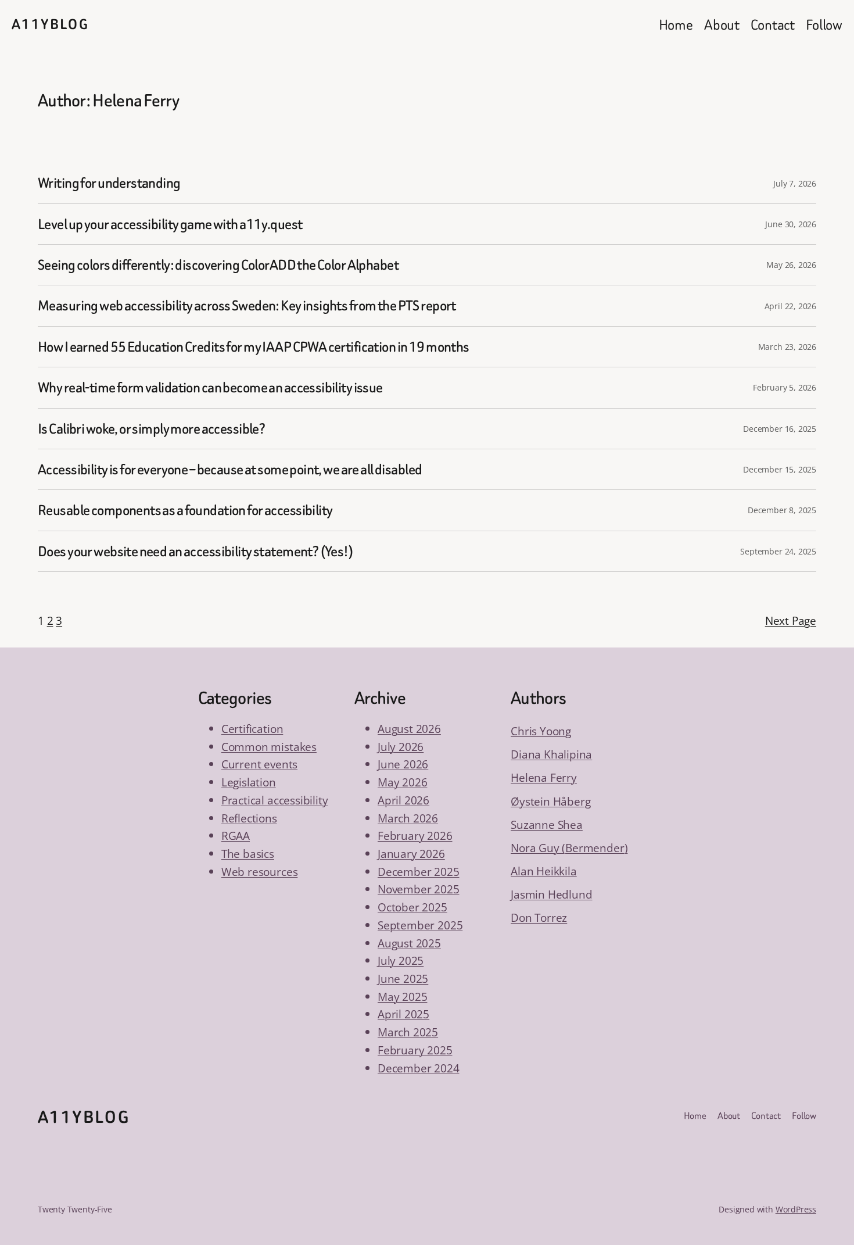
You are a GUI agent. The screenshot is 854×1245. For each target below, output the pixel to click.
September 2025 (420, 925)
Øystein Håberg (550, 801)
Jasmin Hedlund (551, 894)
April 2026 (403, 800)
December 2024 (419, 1068)
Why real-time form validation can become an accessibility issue (210, 387)
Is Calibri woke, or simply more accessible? (151, 428)
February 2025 (415, 1050)
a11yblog (50, 24)
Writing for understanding (109, 182)
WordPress (796, 1209)
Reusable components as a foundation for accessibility (185, 510)
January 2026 (411, 853)
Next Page (790, 620)
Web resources (259, 871)
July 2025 (401, 960)
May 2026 (402, 782)
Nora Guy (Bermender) (569, 848)
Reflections (249, 818)
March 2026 (408, 818)
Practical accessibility (274, 800)
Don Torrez (539, 917)
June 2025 (403, 978)
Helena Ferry (544, 777)
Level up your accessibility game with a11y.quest (170, 224)
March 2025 (408, 1032)
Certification (252, 728)
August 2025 (409, 943)
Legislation (248, 782)
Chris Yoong (541, 731)
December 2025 (419, 871)
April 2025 (403, 1014)
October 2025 (412, 907)
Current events (259, 764)
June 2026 (403, 764)
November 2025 (419, 889)
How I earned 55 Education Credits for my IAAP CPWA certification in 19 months (253, 346)
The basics (247, 853)
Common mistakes (269, 746)
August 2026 (409, 728)
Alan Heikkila (544, 871)
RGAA (235, 835)
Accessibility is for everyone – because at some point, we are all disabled (230, 469)
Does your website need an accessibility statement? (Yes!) (195, 551)
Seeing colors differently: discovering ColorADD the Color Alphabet (218, 264)
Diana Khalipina (551, 754)
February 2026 (415, 835)
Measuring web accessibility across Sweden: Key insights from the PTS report (247, 305)
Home (676, 25)
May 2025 (402, 996)
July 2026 (401, 746)
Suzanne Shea (547, 824)
